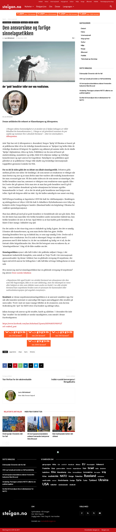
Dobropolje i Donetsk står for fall (91, 73)
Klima (69, 472)
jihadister (103, 468)
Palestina (78, 476)
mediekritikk (53, 476)
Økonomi (89, 1)
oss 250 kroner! (50, 14)
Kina (53, 472)
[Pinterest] (15, 365)
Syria (25, 352)
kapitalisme (46, 472)
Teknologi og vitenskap (107, 1)
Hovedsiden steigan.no (92, 530)
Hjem (4, 19)
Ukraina (32, 352)
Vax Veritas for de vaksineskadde (16, 379)
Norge (82, 1)
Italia (97, 468)
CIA (59, 464)
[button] (111, 7)
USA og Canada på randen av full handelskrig (95, 79)
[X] (10, 365)
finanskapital (90, 464)
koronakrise (88, 472)
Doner (57, 6)
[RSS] (88, 513)
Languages (67, 6)
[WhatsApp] (20, 365)
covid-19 (63, 464)
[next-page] (7, 443)
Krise (44, 476)
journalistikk (16, 22)
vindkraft (72, 485)
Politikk (96, 1)
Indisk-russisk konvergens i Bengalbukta (63, 380)
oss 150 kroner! (30, 14)
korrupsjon (97, 472)
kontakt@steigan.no (48, 521)
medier (31, 22)
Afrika (54, 464)
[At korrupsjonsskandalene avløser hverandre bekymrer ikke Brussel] (38, 424)
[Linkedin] (25, 365)
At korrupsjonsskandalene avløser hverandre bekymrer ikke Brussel (38, 436)
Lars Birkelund (9, 38)
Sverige (72, 480)
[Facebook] (4, 365)
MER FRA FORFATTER (33, 412)
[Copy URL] (41, 365)
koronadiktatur (77, 472)
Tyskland (93, 480)
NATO (63, 476)
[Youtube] (100, 513)
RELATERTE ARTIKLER (13, 412)
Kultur (72, 1)
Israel (91, 468)
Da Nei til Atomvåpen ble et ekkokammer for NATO (95, 99)
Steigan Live (41, 6)
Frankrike (46, 468)
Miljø (77, 1)
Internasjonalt (54, 1)
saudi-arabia (46, 480)
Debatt (41, 1)
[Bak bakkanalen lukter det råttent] (63, 424)
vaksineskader (63, 485)
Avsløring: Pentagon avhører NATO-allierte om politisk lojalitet (96, 92)
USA (45, 484)
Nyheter (28, 6)
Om (50, 6)
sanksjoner (101, 476)
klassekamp (61, 472)
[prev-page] (3, 443)
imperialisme (77, 468)
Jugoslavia (12, 352)
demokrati (71, 464)
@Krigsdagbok (46, 464)
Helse (46, 1)
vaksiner (53, 485)
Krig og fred (64, 1)
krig (104, 472)
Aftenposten (11, 136)
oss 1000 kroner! (92, 14)
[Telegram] (36, 365)
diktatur (78, 464)
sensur (54, 480)
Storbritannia (63, 480)
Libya (20, 352)
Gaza (53, 468)
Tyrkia (85, 480)
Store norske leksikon (21, 273)
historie (69, 468)
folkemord (100, 464)
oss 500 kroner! (71, 14)
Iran (84, 468)
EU (83, 464)
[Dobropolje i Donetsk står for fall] (13, 424)
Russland (90, 476)
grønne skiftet (61, 468)
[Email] (31, 365)
